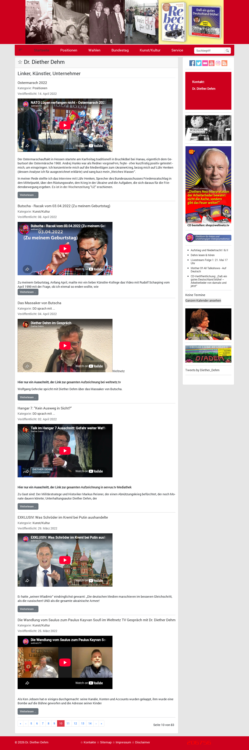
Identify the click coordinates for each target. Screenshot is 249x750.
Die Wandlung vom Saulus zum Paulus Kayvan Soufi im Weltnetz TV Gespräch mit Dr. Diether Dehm (96, 619)
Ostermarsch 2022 (32, 82)
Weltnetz (118, 371)
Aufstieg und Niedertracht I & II (209, 250)
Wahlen (94, 50)
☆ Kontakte (88, 742)
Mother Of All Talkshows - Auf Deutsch (208, 269)
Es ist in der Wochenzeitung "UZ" (74, 187)
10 (60, 723)
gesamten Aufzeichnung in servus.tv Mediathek (99, 487)
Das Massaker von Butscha (39, 302)
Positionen (68, 50)
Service (177, 50)
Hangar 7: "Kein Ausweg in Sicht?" (45, 408)
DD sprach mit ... (44, 308)
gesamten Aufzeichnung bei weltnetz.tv (94, 382)
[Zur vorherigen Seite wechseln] (25, 723)
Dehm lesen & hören (203, 255)
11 (68, 723)
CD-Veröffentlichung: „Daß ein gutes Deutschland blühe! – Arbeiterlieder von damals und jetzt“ (209, 281)
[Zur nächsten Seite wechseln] (96, 723)
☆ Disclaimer (141, 742)
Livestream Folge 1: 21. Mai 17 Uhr (209, 261)
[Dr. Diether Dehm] (124, 22)
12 (75, 723)
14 (89, 723)
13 (82, 723)
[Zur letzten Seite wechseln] (101, 723)
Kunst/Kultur (150, 50)
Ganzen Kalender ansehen (203, 300)
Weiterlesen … (28, 195)
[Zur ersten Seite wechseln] (20, 723)
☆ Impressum (122, 742)
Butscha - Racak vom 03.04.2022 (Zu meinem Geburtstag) (64, 205)
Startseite (41, 50)
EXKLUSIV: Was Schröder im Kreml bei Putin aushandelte (63, 517)
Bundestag (120, 50)
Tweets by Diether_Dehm (202, 370)
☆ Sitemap (104, 742)
